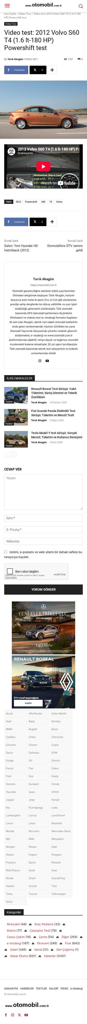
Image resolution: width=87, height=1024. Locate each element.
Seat (54, 870)
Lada (54, 807)
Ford (8, 776)
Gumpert (34, 784)
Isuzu (32, 791)
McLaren (34, 831)
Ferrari (10, 768)
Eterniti (56, 760)
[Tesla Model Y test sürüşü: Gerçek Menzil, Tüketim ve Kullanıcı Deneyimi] (16, 439)
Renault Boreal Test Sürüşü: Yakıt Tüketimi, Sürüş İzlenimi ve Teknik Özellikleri (54, 393)
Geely (55, 776)
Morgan (10, 846)
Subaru (10, 886)
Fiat (31, 768)
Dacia (9, 752)
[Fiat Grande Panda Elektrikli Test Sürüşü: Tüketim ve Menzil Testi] (16, 417)
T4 (50, 201)
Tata (54, 886)
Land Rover (58, 815)
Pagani (33, 854)
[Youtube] (47, 360)
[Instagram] (39, 360)
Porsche (11, 862)
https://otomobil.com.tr (43, 285)
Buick (55, 729)
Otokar (10, 854)
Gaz (31, 776)
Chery (32, 737)
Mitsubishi (58, 838)
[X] (19, 1015)
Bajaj (32, 721)
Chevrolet (57, 737)
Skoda (10, 878)
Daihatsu (34, 752)
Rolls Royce (13, 870)
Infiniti (55, 791)
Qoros (32, 862)
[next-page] (13, 454)
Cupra (55, 744)
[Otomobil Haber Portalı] (43, 1005)
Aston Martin (59, 713)
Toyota (33, 893)
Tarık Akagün (15, 59)
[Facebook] (6, 1015)
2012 (18, 201)
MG (8, 838)
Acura (9, 713)
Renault (56, 862)
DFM (54, 752)
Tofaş (9, 893)
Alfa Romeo (35, 713)
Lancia (33, 815)
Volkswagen (59, 893)
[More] (52, 70)
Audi (8, 721)
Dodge (10, 760)
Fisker (55, 768)
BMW (9, 729)
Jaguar (10, 799)
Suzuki (33, 886)
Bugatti (33, 729)
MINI (31, 838)
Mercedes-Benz (61, 831)
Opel (54, 846)
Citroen (33, 744)
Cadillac (11, 737)
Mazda (10, 831)
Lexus (9, 823)
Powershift (31, 201)
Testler (9, 401)
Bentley (56, 721)
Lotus (32, 823)
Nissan (33, 846)
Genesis (10, 784)
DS (30, 760)
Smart (32, 878)
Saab (32, 870)
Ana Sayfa (10, 13)
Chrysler (11, 744)
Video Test (25, 13)
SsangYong (58, 878)
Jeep (32, 799)
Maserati (57, 823)
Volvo (59, 201)
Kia (8, 807)
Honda (55, 784)
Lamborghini (13, 815)
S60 (43, 201)
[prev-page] (7, 454)
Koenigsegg (36, 807)
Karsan (56, 799)
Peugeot (56, 854)
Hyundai (11, 791)
